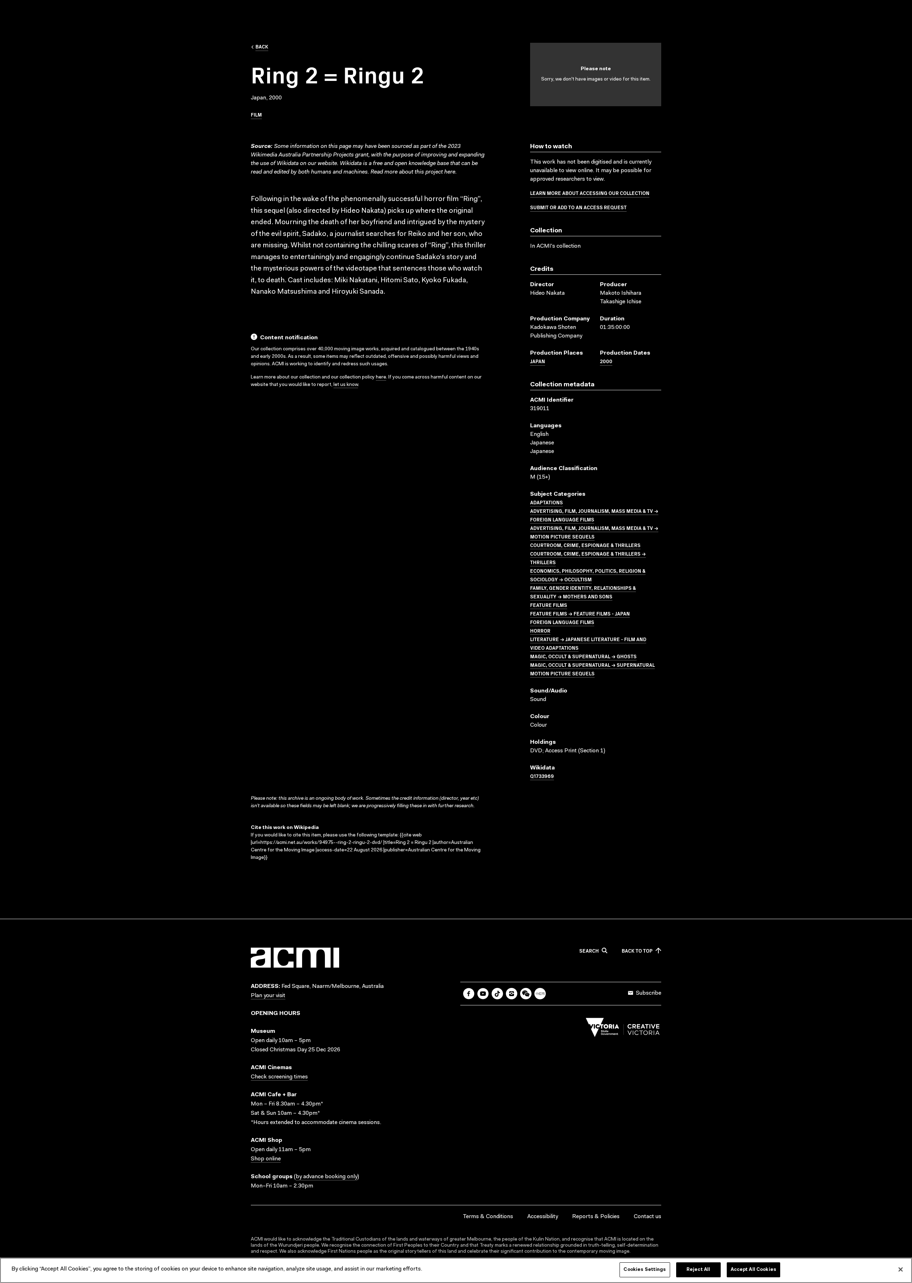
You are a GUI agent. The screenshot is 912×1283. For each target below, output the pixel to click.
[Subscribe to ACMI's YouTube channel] (483, 993)
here (449, 172)
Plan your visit (268, 996)
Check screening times (279, 1077)
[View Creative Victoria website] (623, 1029)
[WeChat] (526, 993)
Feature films (548, 604)
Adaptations (546, 502)
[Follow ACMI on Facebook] (469, 993)
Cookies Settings (644, 1269)
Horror (540, 630)
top (637, 951)
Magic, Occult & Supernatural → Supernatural (592, 664)
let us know (345, 384)
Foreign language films (562, 621)
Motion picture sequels (562, 673)
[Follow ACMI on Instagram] (511, 993)
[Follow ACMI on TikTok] (497, 993)
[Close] (900, 1269)
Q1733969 (542, 775)
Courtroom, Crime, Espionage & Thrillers (585, 544)
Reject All (698, 1269)
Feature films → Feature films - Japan (580, 613)
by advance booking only (326, 1177)
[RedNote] (540, 993)
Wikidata (351, 163)
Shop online (266, 1159)
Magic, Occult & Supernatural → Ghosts (583, 656)
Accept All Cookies (753, 1269)
